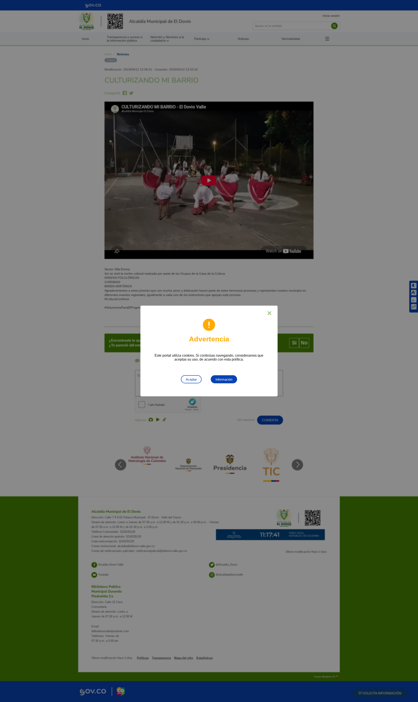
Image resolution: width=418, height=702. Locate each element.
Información (224, 379)
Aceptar (191, 379)
